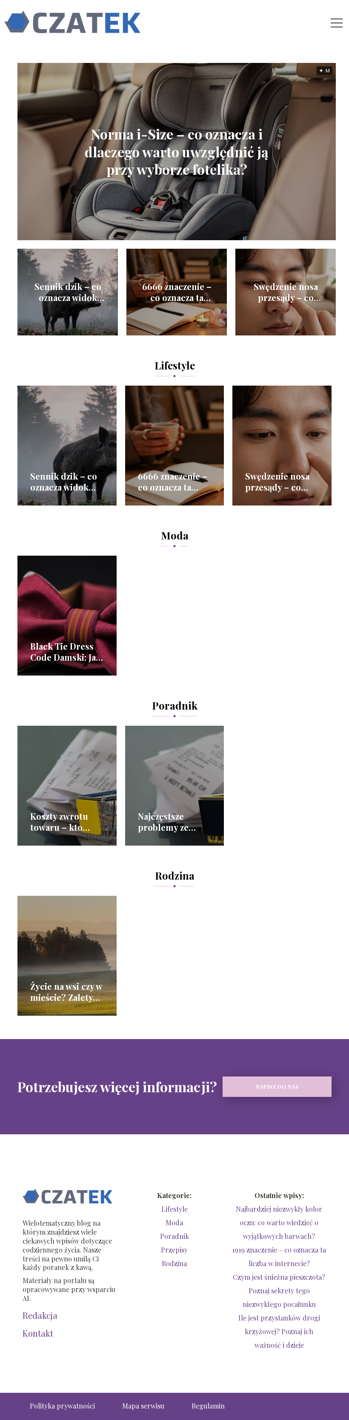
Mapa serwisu (143, 1405)
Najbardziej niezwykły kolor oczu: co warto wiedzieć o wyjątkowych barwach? (279, 1222)
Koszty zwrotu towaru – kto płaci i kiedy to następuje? (59, 822)
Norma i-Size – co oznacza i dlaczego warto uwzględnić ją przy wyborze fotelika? (177, 151)
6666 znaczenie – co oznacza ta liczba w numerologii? (177, 292)
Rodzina (175, 875)
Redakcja (40, 1315)
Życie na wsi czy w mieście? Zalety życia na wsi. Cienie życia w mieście (66, 992)
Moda (175, 535)
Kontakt (38, 1333)
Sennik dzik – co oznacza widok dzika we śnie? (67, 292)
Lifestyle (174, 365)
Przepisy (174, 1249)
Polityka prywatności (62, 1405)
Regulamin (208, 1405)
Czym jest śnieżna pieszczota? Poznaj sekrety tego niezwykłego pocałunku (279, 1290)
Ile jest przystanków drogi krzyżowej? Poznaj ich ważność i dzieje (279, 1331)
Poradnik (174, 705)
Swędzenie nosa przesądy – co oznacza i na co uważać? (286, 292)
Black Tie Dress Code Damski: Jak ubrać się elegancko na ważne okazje (65, 652)
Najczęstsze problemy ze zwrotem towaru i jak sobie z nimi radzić (174, 822)
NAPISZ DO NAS (277, 1086)
